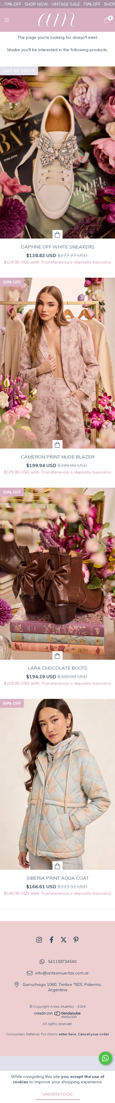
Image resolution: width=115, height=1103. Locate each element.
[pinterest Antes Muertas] (76, 940)
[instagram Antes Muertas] (39, 940)
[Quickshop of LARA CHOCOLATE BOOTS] (57, 655)
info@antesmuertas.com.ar (62, 973)
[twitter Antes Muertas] (63, 940)
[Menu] (10, 20)
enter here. (68, 1034)
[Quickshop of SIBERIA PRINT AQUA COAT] (57, 865)
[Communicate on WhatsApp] (105, 1058)
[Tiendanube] (57, 1017)
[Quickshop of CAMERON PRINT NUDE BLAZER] (57, 444)
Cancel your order (93, 1034)
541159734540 (62, 961)
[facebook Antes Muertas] (51, 940)
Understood (57, 1094)
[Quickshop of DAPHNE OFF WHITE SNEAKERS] (57, 234)
